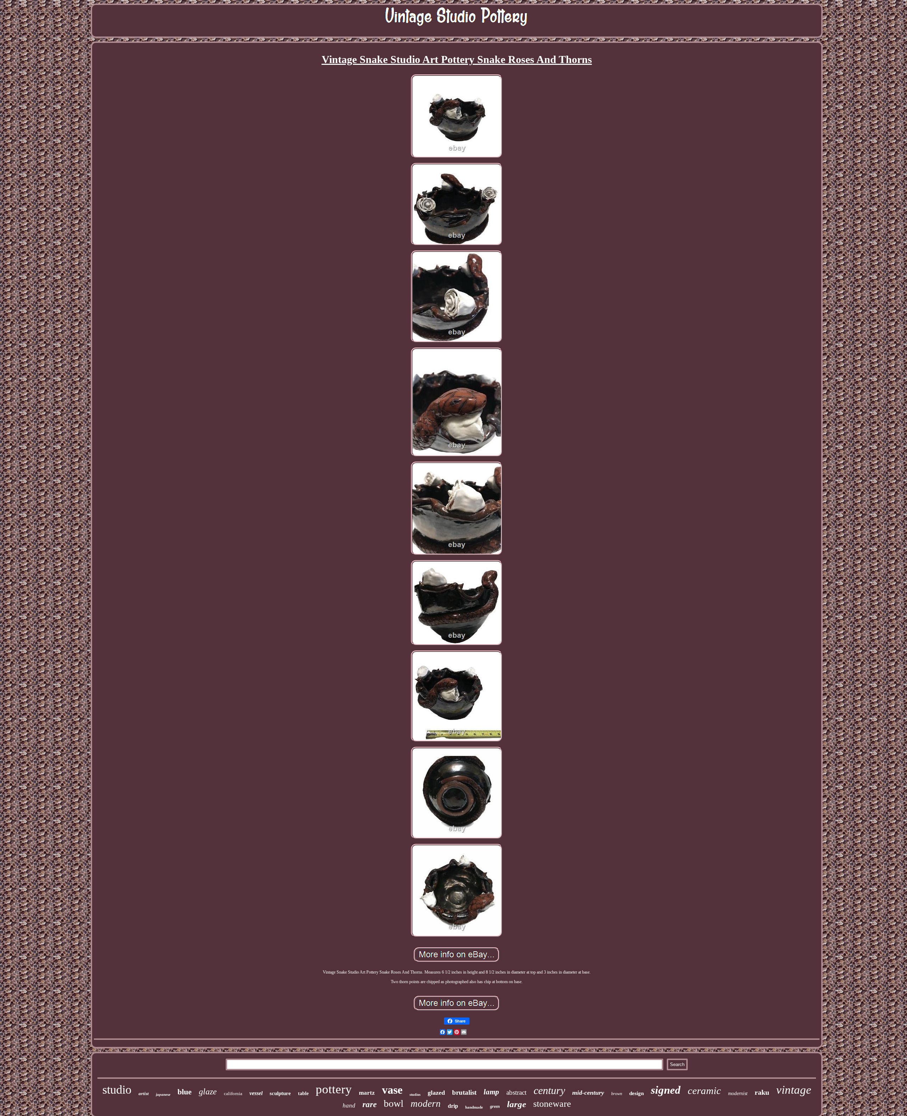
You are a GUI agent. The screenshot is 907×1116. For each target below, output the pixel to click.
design (636, 1093)
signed (666, 1090)
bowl (394, 1103)
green (495, 1106)
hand (349, 1105)
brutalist (464, 1092)
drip (453, 1106)
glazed (436, 1092)
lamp (491, 1092)
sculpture (280, 1093)
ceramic (704, 1090)
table (303, 1093)
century (549, 1090)
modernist (738, 1093)
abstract (516, 1092)
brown (616, 1093)
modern (426, 1103)
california (233, 1093)
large (516, 1104)
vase (392, 1089)
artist (144, 1093)
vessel (256, 1093)
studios (415, 1095)
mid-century (588, 1092)
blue (185, 1091)
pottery (334, 1089)
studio (116, 1089)
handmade (474, 1107)
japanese (163, 1094)
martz (367, 1092)
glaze (208, 1091)
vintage (793, 1089)
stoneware (552, 1104)
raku (762, 1092)
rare (369, 1104)
